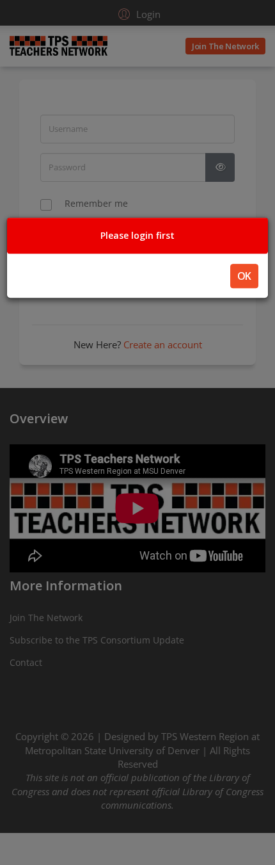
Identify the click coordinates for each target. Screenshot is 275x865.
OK (244, 276)
